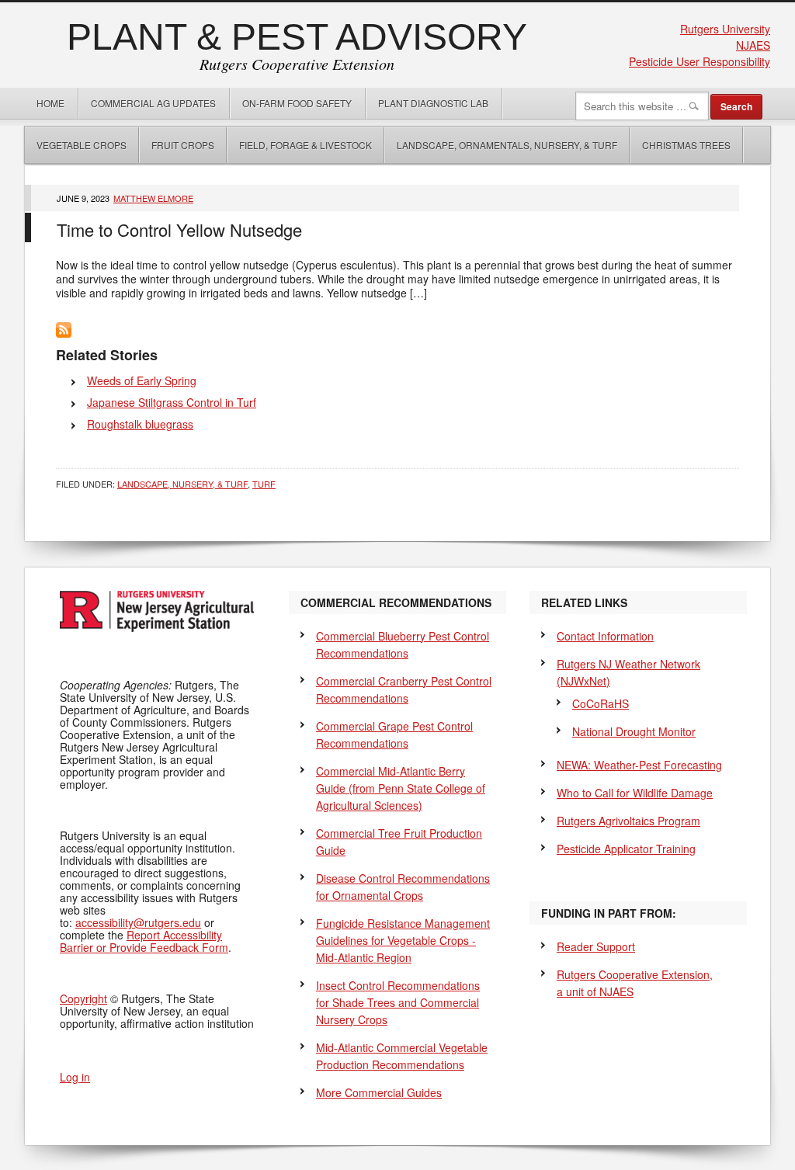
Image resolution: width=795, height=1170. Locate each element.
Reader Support (596, 946)
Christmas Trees (686, 144)
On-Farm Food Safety (297, 102)
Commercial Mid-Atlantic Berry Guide (400, 788)
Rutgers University (725, 28)
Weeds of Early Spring (141, 380)
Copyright (83, 998)
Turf (264, 483)
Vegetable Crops (76, 144)
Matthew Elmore (153, 198)
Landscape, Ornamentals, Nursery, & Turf (507, 144)
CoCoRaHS (600, 703)
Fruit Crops (182, 144)
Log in (75, 1077)
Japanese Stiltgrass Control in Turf (171, 402)
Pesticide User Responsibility (699, 61)
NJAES (753, 45)
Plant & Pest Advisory (297, 36)
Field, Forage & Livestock (305, 144)
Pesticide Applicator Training (626, 848)
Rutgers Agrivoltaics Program (628, 820)
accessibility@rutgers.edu (138, 922)
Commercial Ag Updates (153, 102)
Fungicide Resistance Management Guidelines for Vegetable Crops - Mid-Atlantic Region (403, 940)
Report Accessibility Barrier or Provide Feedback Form (144, 941)
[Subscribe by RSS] (63, 333)
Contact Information (605, 636)
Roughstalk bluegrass (140, 424)
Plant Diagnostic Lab (433, 102)
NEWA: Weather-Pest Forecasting (639, 764)
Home (50, 102)
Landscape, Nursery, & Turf (182, 483)
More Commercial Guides (379, 1092)
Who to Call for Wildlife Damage (635, 792)
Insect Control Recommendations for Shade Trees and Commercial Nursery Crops (398, 1002)
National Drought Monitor (634, 731)
